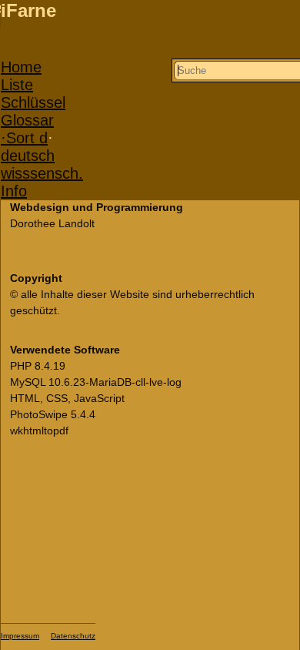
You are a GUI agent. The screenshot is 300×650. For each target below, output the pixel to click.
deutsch (28, 155)
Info (14, 191)
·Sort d (24, 137)
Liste (17, 84)
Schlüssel (33, 102)
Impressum (20, 636)
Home (21, 67)
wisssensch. (42, 173)
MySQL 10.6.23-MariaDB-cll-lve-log (96, 382)
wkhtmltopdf (39, 430)
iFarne (28, 10)
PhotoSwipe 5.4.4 (52, 414)
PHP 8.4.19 (37, 366)
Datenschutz (73, 636)
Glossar (27, 120)
